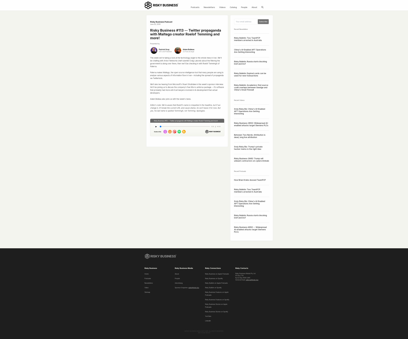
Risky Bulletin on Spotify (213, 287)
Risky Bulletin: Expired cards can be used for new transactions (250, 74)
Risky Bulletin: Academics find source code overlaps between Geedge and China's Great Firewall (251, 87)
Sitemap (147, 292)
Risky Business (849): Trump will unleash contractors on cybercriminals (251, 159)
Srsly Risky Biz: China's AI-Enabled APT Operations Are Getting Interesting (249, 111)
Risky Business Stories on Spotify (216, 312)
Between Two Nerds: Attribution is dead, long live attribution (249, 136)
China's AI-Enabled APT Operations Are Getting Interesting (250, 51)
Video (146, 287)
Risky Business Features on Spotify (217, 300)
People (244, 7)
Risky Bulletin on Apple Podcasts (216, 283)
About (254, 7)
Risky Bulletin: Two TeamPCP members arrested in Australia (248, 39)
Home (146, 274)
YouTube (208, 316)
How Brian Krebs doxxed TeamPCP (250, 180)
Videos (222, 7)
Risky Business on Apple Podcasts (217, 274)
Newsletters (209, 7)
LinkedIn (208, 321)
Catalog (233, 7)
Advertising (179, 283)
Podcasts (195, 7)
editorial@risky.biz (252, 280)
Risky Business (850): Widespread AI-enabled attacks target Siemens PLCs (251, 124)
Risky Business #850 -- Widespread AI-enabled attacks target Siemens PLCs (250, 229)
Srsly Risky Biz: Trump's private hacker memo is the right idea (248, 148)
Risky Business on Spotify (214, 278)
